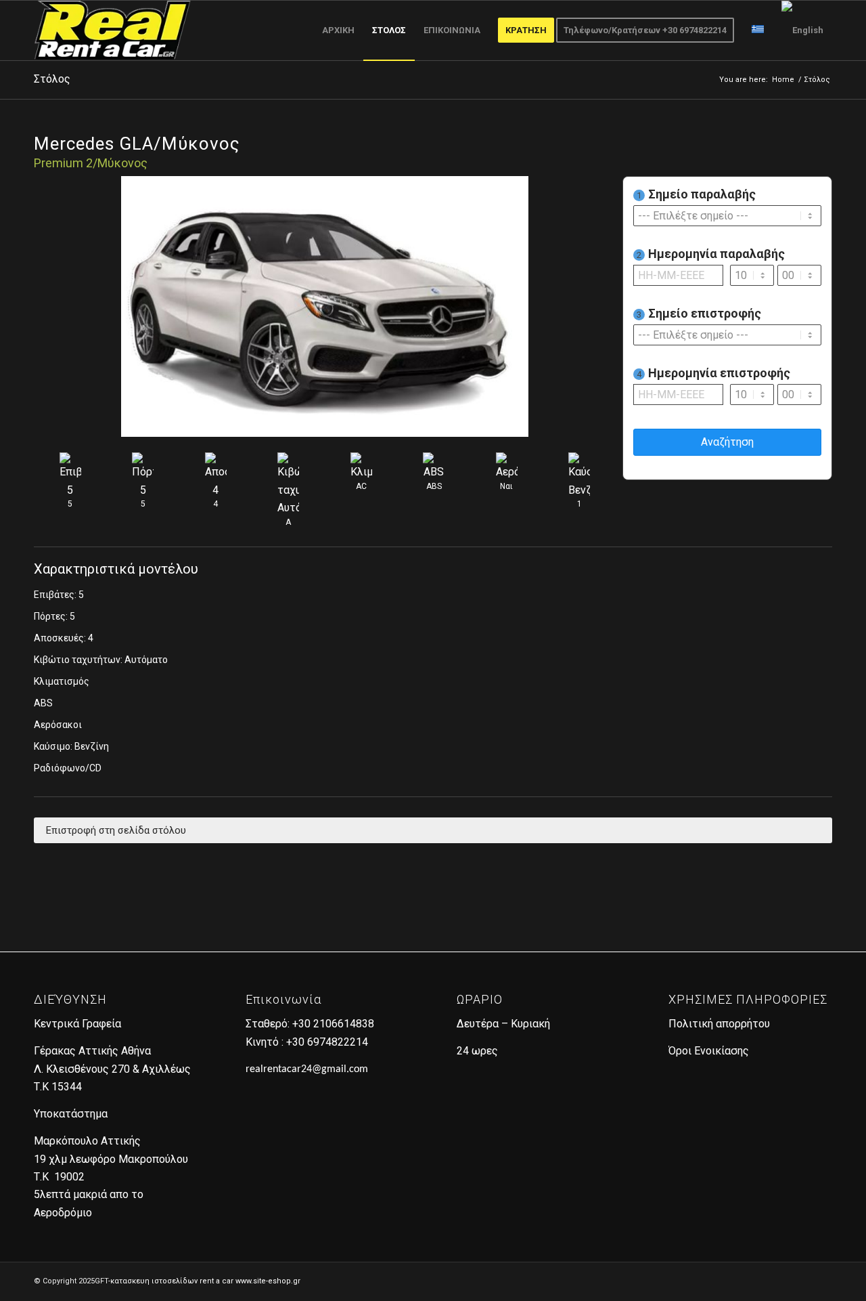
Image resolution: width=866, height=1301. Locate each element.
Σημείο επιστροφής (699, 313)
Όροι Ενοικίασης (708, 1050)
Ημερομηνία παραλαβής (711, 254)
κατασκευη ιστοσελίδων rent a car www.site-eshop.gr (205, 1281)
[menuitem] (338, 30)
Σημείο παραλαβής (696, 194)
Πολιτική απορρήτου (719, 1023)
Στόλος (52, 78)
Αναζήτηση (727, 441)
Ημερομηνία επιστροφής (713, 373)
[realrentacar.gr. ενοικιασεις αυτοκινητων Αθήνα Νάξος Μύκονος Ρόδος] (112, 30)
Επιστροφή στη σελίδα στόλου (116, 830)
